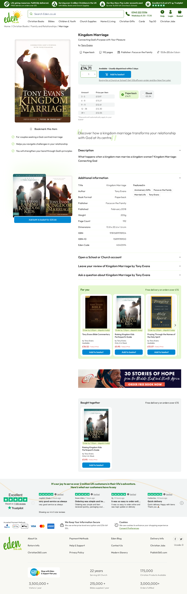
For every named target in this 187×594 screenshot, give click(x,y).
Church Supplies (88, 21)
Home (7, 26)
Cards (142, 21)
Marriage (64, 26)
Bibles (51, 21)
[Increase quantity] (95, 74)
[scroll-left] (175, 325)
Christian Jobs (167, 21)
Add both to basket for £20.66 (43, 219)
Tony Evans (87, 45)
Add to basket (117, 74)
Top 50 (152, 21)
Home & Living (108, 21)
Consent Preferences (129, 528)
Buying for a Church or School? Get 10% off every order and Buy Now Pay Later (135, 80)
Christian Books (36, 21)
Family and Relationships (44, 26)
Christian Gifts (127, 21)
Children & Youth (67, 21)
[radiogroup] (150, 94)
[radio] (122, 94)
